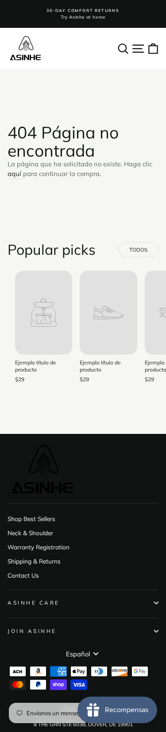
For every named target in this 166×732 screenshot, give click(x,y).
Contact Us (23, 575)
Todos (138, 249)
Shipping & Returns (34, 561)
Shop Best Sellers (31, 518)
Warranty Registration (38, 547)
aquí (14, 173)
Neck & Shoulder (30, 533)
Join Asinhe (32, 631)
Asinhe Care (34, 602)
